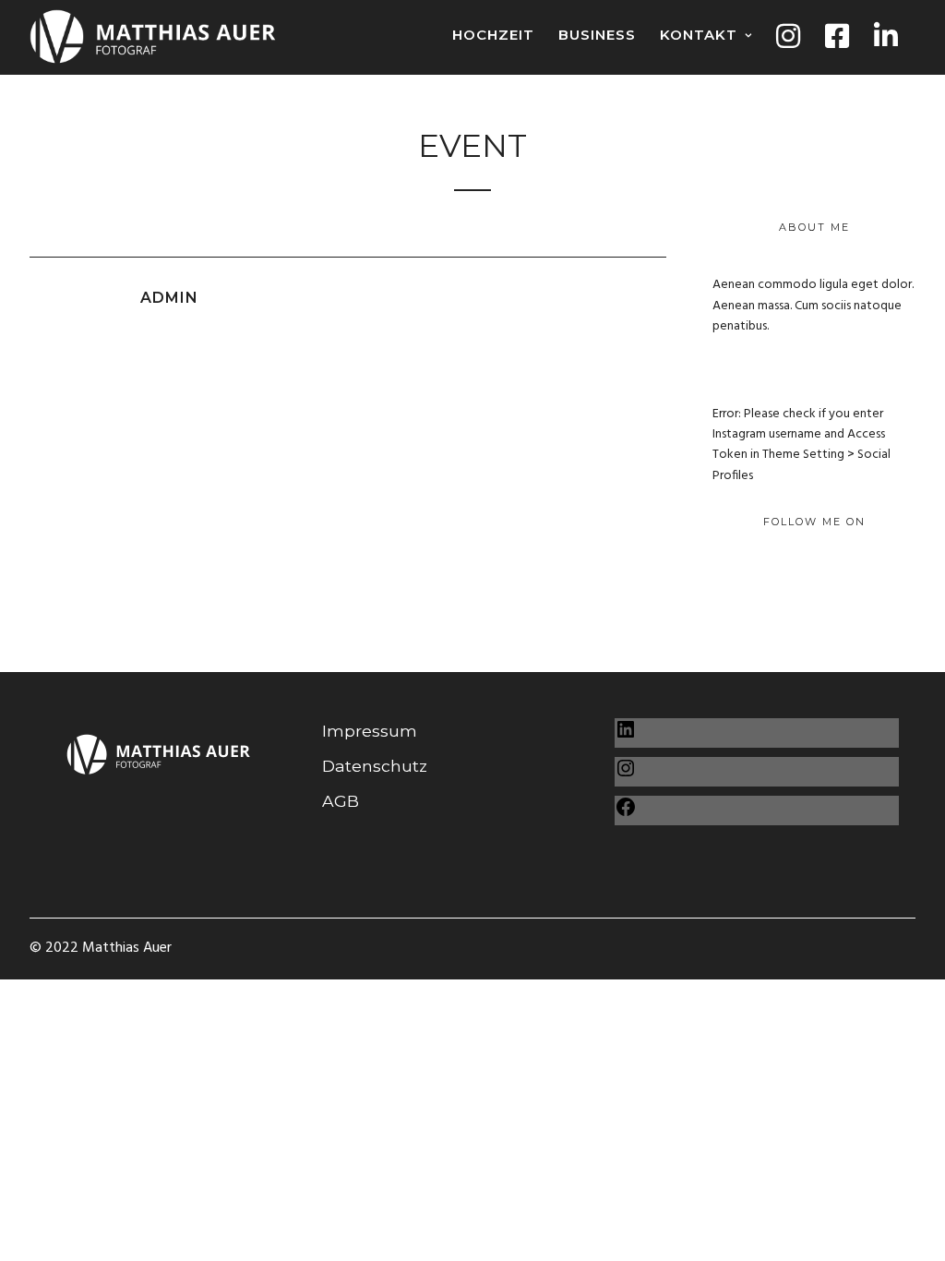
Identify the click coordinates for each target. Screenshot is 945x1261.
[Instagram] (626, 773)
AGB (340, 801)
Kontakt (698, 34)
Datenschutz (374, 765)
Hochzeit (493, 34)
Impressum (369, 730)
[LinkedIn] (626, 734)
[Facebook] (626, 812)
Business (597, 34)
